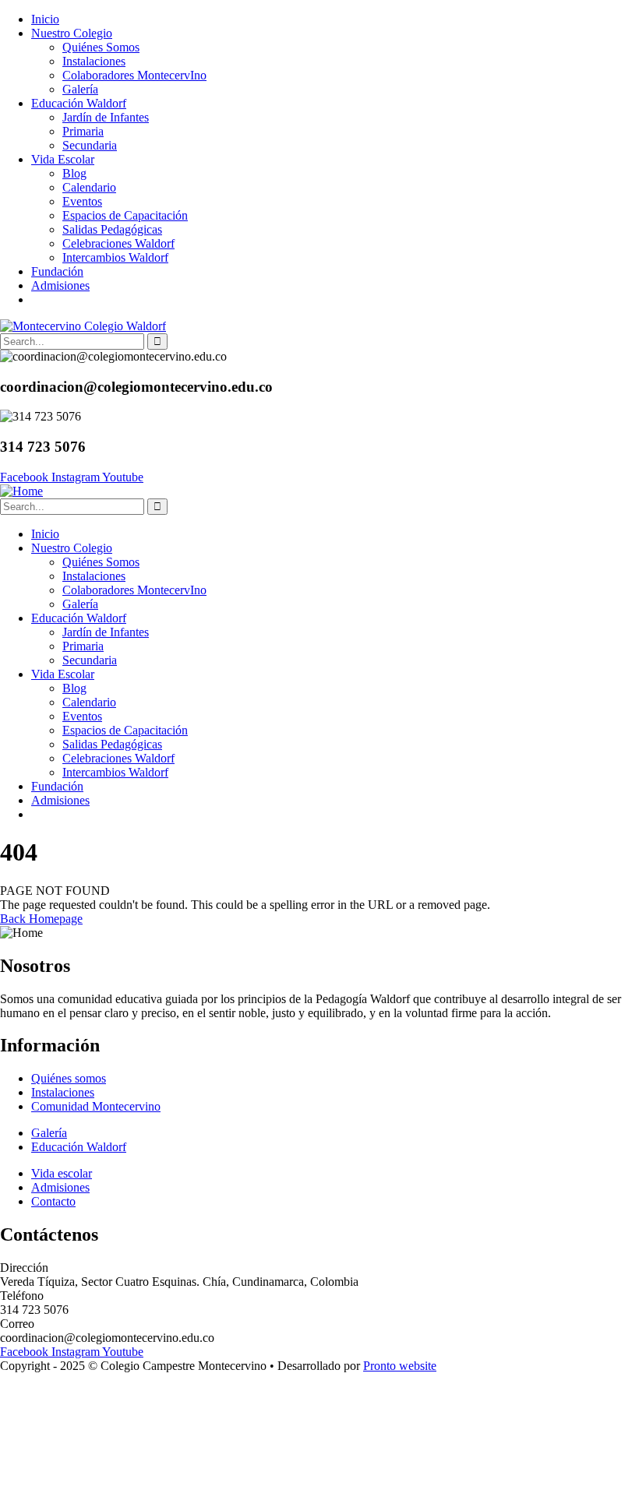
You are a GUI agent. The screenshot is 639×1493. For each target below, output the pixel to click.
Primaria (83, 131)
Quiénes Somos (100, 47)
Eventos (82, 201)
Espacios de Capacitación (125, 215)
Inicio (45, 19)
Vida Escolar (62, 159)
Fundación (57, 271)
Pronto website (399, 1365)
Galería (80, 89)
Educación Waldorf (78, 103)
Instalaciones (93, 61)
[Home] (21, 491)
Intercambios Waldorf (115, 257)
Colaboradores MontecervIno (134, 75)
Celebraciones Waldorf (118, 243)
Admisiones (60, 285)
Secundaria (89, 145)
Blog (74, 173)
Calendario (89, 187)
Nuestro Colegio (71, 33)
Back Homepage (41, 918)
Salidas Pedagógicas (112, 229)
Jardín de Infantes (105, 117)
